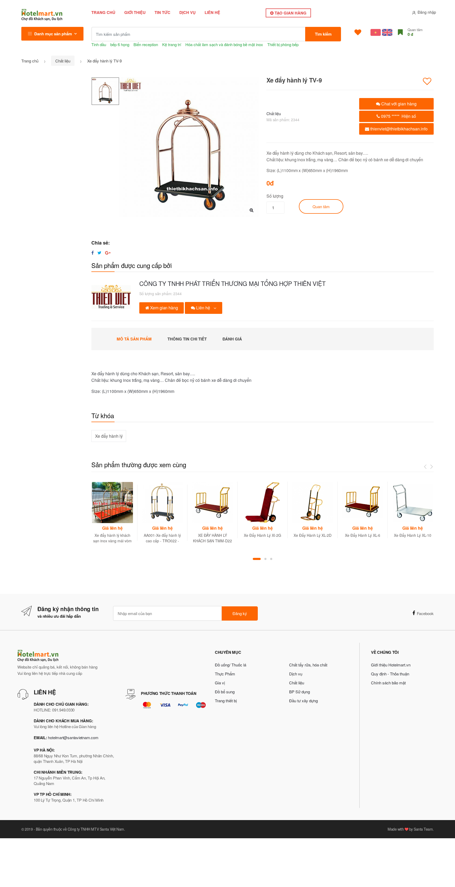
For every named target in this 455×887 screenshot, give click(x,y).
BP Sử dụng (299, 691)
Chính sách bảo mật (388, 682)
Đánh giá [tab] (232, 339)
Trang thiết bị (226, 700)
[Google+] (108, 253)
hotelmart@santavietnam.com (73, 737)
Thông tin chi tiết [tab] (187, 339)
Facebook (425, 613)
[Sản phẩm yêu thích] (357, 32)
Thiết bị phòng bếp (283, 44)
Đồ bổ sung (225, 691)
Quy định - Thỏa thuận (390, 673)
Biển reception (145, 44)
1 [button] (257, 559)
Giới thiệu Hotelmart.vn (391, 664)
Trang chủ (103, 12)
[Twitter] (99, 253)
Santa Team (423, 829)
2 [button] (265, 559)
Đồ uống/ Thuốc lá (230, 664)
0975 (398, 116)
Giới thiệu (135, 12)
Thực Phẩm (225, 673)
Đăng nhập (427, 12)
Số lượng (274, 196)
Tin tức (162, 12)
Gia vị (220, 682)
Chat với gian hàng (398, 104)
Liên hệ (212, 12)
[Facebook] (92, 253)
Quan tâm (321, 206)
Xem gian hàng (163, 308)
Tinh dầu (98, 44)
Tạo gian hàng (290, 13)
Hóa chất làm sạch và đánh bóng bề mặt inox (224, 44)
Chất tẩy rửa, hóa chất (308, 664)
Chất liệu (62, 61)
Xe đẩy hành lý (109, 436)
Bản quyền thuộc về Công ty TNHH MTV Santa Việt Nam (80, 829)
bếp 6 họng (119, 44)
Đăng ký (240, 613)
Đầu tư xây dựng (303, 700)
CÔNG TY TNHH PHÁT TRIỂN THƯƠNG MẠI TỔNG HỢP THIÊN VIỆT (232, 283)
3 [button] (271, 559)
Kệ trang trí (171, 44)
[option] (189, 147)
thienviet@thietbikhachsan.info (398, 129)
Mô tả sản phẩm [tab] (134, 339)
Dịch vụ (187, 12)
